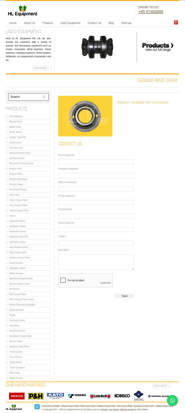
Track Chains (15, 352)
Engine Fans (15, 168)
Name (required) (66, 155)
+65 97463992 (150, 11)
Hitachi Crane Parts (19, 210)
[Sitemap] (126, 22)
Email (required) (66, 223)
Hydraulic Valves (17, 242)
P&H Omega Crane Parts (21, 299)
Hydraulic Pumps (17, 231)
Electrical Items (16, 158)
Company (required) (68, 168)
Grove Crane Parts (18, 200)
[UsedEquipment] (70, 22)
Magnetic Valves (17, 268)
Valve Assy (14, 373)
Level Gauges (16, 263)
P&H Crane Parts (17, 294)
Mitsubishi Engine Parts (21, 278)
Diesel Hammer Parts (19, 153)
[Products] (48, 22)
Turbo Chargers (17, 367)
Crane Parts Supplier (51, 406)
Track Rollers (15, 357)
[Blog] (111, 22)
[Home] (13, 22)
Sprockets (14, 325)
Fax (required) (65, 209)
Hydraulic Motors (17, 226)
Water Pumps (16, 378)
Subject (62, 236)
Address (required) (67, 182)
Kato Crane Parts (17, 252)
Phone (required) (66, 196)
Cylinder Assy (16, 148)
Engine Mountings (18, 179)
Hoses (12, 216)
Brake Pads (15, 127)
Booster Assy (15, 121)
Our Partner (114, 409)
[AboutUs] (29, 22)
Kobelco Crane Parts (19, 257)
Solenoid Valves (17, 320)
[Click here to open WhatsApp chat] (172, 400)
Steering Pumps (17, 331)
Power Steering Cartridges (22, 304)
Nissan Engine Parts (19, 284)
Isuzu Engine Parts (18, 247)
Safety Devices (16, 310)
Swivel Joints (15, 341)
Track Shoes (15, 362)
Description (63, 250)
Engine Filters (16, 174)
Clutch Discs (15, 142)
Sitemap (104, 409)
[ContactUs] (94, 22)
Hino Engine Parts (18, 205)
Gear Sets (14, 195)
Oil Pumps (14, 289)
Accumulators (16, 116)
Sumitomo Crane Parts (20, 336)
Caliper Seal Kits (17, 137)
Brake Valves (15, 132)
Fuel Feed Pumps (18, 189)
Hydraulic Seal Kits (18, 236)
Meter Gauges (16, 273)
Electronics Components (21, 163)
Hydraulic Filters (17, 221)
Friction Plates (16, 184)
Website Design (127, 409)
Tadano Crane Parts (19, 346)
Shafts (12, 315)
